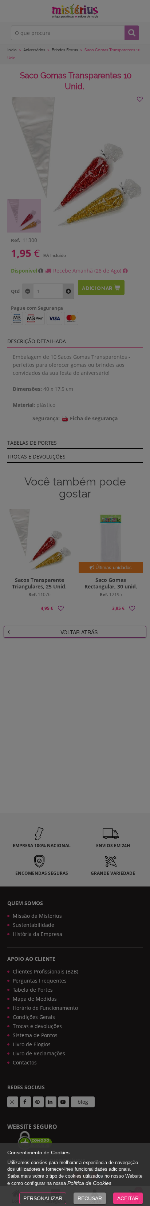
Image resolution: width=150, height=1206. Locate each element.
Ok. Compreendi (71, 184)
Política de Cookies (89, 1183)
